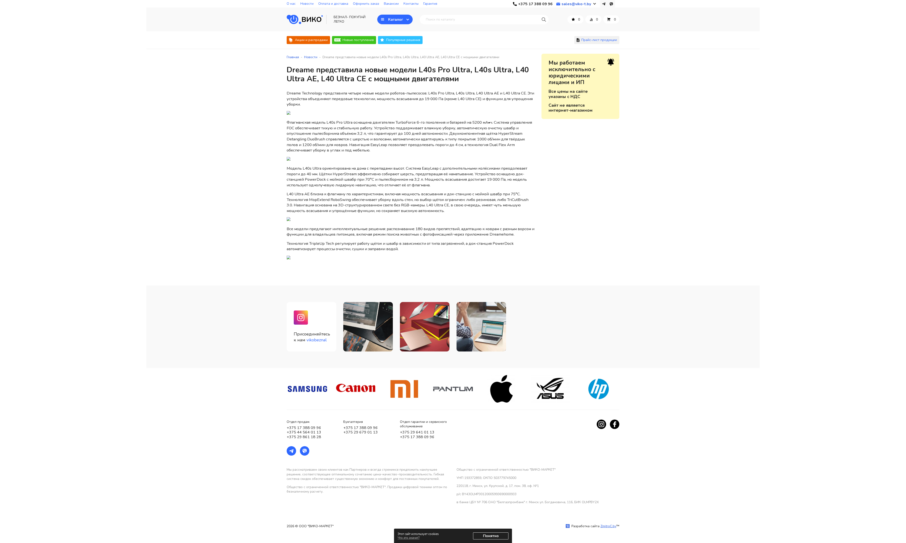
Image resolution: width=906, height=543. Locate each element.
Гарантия (430, 3)
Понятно (491, 536)
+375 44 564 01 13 (304, 432)
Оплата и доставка (333, 3)
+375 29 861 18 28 (304, 437)
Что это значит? (408, 538)
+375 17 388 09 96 (304, 428)
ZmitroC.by (608, 526)
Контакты (411, 3)
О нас (291, 3)
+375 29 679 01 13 (360, 432)
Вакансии (391, 3)
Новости (307, 3)
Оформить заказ (366, 3)
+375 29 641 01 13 (417, 432)
